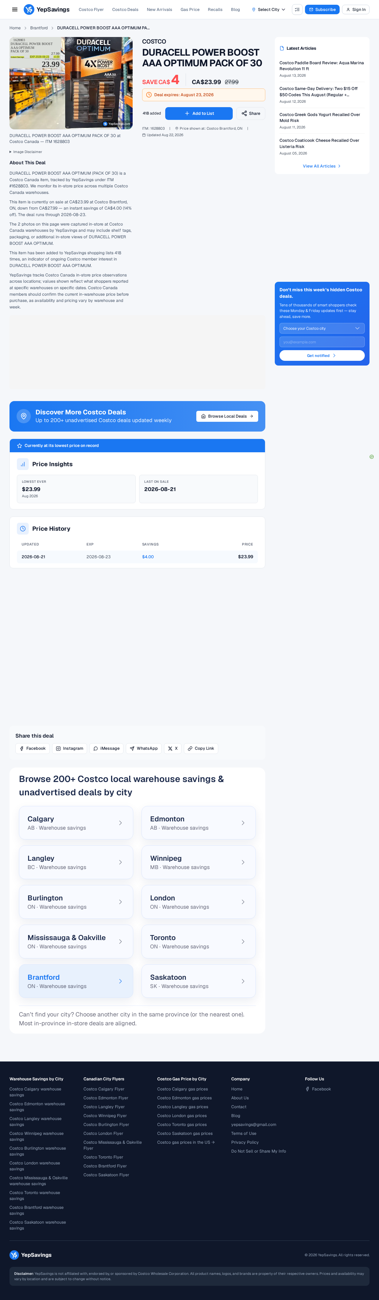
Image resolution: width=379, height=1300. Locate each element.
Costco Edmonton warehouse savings (37, 1106)
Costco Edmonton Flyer (105, 1098)
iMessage (110, 748)
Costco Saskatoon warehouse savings (37, 1225)
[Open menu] (14, 9)
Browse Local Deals (227, 416)
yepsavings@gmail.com (253, 1124)
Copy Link (204, 748)
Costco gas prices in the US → (186, 1142)
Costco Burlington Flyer (106, 1124)
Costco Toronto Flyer (103, 1157)
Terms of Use (243, 1133)
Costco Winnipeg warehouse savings (36, 1136)
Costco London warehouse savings (34, 1166)
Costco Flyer (91, 9)
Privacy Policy (245, 1142)
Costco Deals (125, 9)
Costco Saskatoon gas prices (185, 1133)
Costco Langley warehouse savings (35, 1121)
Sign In (359, 9)
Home (15, 27)
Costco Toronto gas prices (182, 1124)
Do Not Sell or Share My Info (258, 1151)
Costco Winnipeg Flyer (105, 1115)
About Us (240, 1098)
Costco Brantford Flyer (105, 1166)
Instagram (73, 748)
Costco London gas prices (182, 1115)
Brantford (39, 27)
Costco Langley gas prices (182, 1106)
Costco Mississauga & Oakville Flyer (112, 1145)
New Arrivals (159, 9)
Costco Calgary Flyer (103, 1089)
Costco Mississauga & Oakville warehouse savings (38, 1180)
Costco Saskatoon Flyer (106, 1174)
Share (254, 113)
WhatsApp (147, 748)
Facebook (36, 748)
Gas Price (190, 9)
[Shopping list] (297, 9)
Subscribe (325, 9)
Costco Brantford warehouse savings (36, 1210)
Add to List (203, 113)
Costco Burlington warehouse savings (37, 1151)
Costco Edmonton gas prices (184, 1098)
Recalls (215, 9)
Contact (238, 1106)
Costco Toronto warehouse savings (34, 1195)
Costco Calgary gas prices (182, 1089)
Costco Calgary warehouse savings (35, 1092)
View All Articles (319, 166)
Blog (235, 9)
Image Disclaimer (27, 151)
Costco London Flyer (103, 1133)
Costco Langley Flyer (104, 1106)
